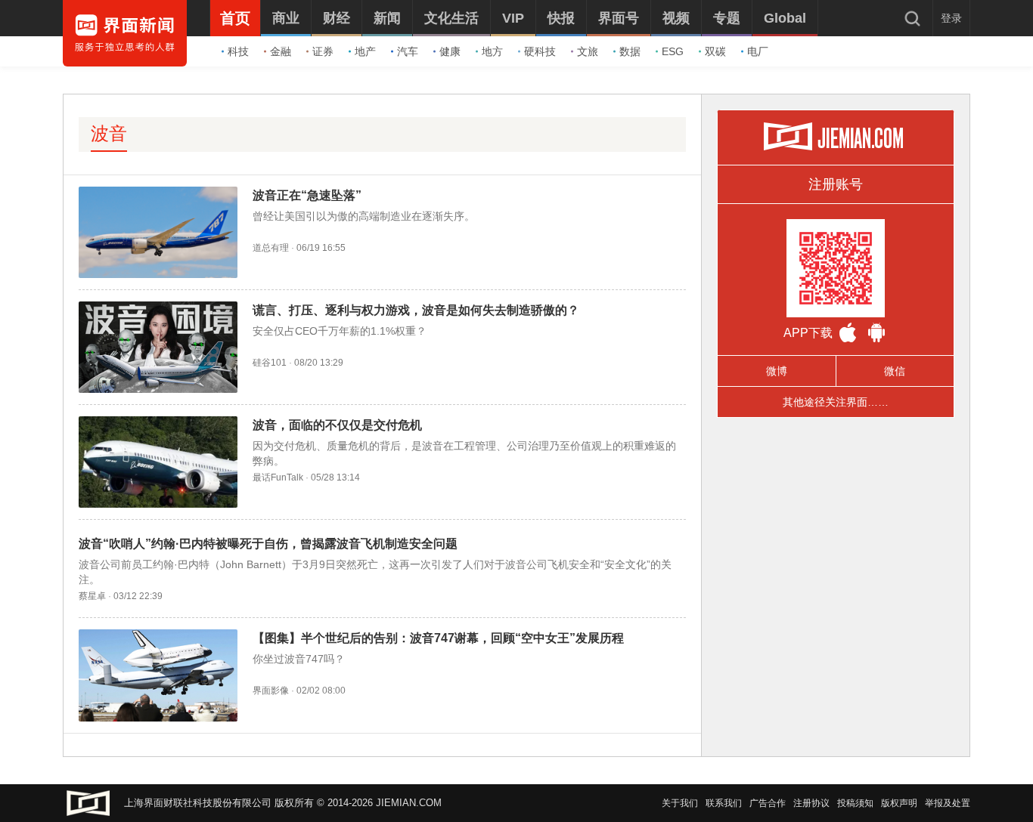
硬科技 (540, 51)
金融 (280, 51)
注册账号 (835, 184)
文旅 (587, 51)
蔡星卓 (92, 596)
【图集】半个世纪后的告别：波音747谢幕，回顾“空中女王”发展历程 (438, 638)
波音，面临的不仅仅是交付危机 (337, 425)
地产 (365, 51)
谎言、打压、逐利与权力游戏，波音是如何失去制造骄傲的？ (416, 310)
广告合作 (767, 803)
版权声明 (899, 803)
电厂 (757, 51)
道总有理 (271, 248)
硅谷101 (270, 362)
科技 (238, 51)
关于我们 (680, 803)
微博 (776, 371)
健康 (450, 51)
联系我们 (724, 803)
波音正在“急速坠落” (307, 195)
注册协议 (811, 803)
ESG (673, 51)
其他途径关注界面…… (836, 402)
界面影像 (271, 690)
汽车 (407, 51)
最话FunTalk (278, 477)
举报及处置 (947, 803)
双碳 (715, 51)
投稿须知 (855, 803)
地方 (492, 51)
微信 (894, 371)
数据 (630, 51)
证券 (322, 51)
